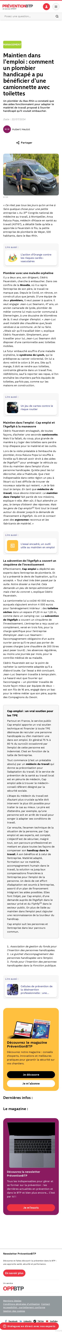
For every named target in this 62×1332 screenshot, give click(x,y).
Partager (26, 142)
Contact (45, 1304)
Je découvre (31, 1075)
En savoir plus (14, 1273)
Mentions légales (12, 1300)
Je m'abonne (31, 1083)
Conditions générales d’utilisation (21, 1304)
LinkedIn (27, 1321)
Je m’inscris (31, 1208)
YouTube (54, 1321)
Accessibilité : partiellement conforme (24, 1307)
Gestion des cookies (14, 1311)
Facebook (13, 1321)
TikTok (41, 1321)
